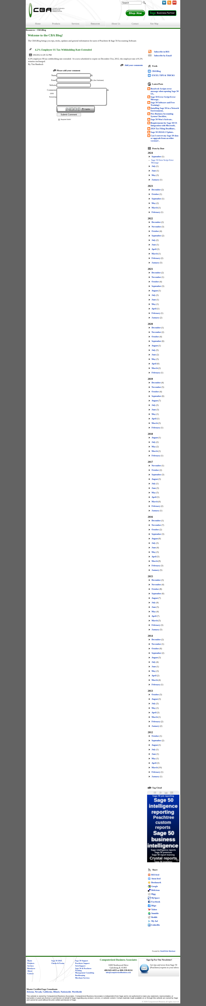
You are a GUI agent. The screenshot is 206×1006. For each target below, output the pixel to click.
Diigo (153, 905)
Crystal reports (163, 858)
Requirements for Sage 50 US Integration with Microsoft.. (164, 124)
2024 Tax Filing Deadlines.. (163, 128)
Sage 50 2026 (56, 961)
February (156, 212)
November (156, 226)
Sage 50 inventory (163, 861)
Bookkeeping (80, 975)
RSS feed (155, 875)
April (154, 249)
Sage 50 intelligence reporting (163, 806)
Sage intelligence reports (163, 850)
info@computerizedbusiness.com (118, 972)
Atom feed (155, 878)
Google (154, 886)
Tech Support (80, 966)
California (47, 992)
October (155, 194)
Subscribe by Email (163, 55)
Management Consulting (84, 973)
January (155, 179)
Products (30, 963)
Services (30, 966)
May (154, 175)
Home (29, 961)
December (156, 189)
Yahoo (154, 909)
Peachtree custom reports (163, 822)
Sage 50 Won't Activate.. (162, 119)
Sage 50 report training (163, 855)
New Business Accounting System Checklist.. (162, 115)
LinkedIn (155, 925)
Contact (30, 973)
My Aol (154, 921)
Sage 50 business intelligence (162, 839)
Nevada (38, 992)
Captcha (87, 109)
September (156, 156)
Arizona (30, 992)
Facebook (155, 902)
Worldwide (77, 992)
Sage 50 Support (81, 961)
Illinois (56, 992)
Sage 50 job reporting (163, 796)
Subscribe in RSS (161, 51)
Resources (31, 968)
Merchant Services (82, 978)
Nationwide (66, 992)
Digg (153, 894)
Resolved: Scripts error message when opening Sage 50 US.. (165, 91)
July (154, 166)
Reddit (154, 917)
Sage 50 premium (163, 852)
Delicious (155, 890)
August (155, 290)
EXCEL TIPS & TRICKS (163, 75)
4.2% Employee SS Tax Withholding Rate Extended (63, 50)
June (154, 170)
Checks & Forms (57, 963)
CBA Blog (156, 71)
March (155, 207)
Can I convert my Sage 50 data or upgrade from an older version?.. (164, 138)
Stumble (155, 913)
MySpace (155, 898)
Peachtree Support (82, 963)
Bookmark (156, 882)
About (29, 971)
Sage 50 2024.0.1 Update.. (162, 132)
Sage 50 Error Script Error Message (162, 161)
